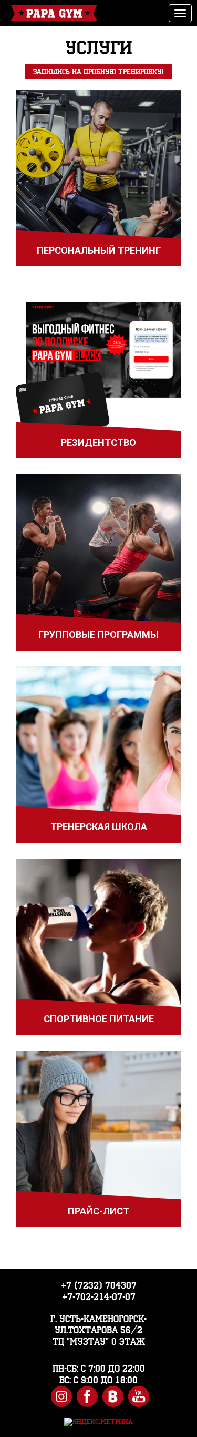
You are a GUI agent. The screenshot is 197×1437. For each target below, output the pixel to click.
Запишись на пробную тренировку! (98, 71)
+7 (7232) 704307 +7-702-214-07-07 (99, 1291)
